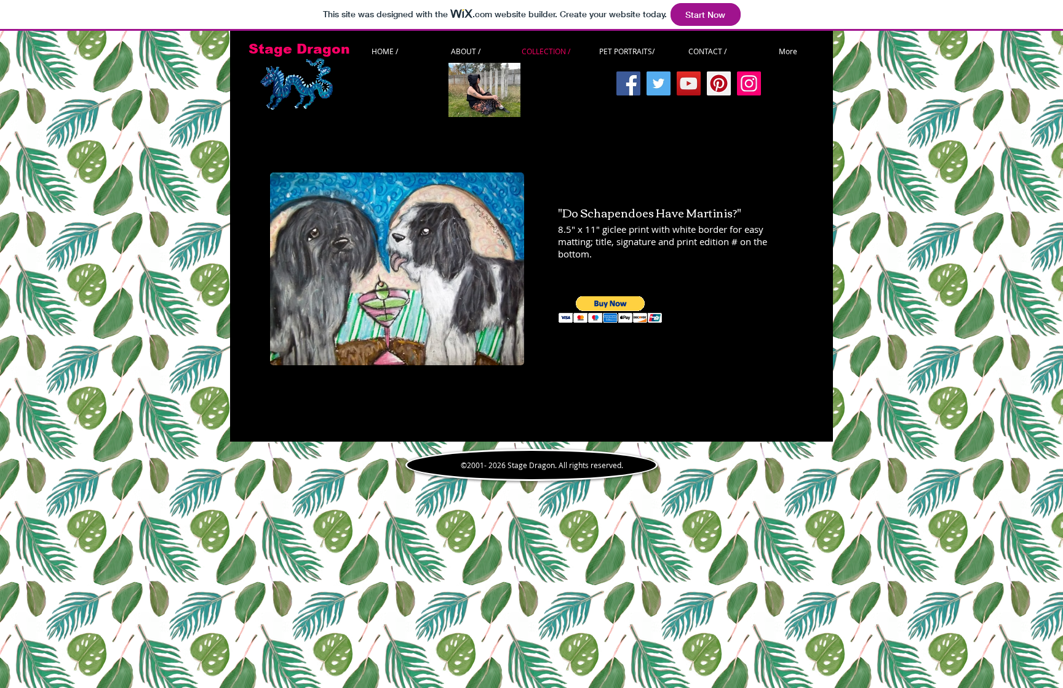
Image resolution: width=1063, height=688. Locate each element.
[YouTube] (689, 83)
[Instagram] (749, 83)
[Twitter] (659, 83)
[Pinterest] (719, 83)
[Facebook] (628, 83)
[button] (610, 309)
